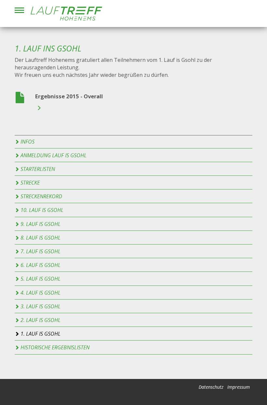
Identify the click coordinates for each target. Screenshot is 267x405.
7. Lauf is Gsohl (40, 251)
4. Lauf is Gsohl (40, 292)
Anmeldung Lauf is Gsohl (53, 155)
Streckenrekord (40, 196)
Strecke (29, 182)
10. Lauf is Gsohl (41, 210)
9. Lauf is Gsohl (40, 224)
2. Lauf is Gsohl (40, 320)
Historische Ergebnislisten (54, 347)
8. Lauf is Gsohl (40, 237)
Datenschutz (211, 387)
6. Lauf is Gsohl (40, 265)
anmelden (189, 387)
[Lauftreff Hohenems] (66, 14)
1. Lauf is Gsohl (40, 333)
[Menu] (19, 10)
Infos (27, 141)
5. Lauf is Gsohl (40, 278)
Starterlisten (37, 169)
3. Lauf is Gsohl (40, 306)
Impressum (238, 387)
